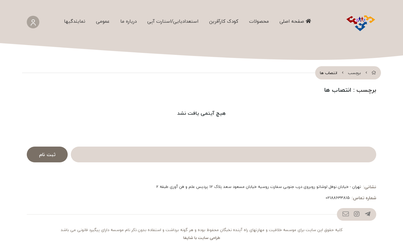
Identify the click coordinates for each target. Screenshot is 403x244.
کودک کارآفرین (223, 21)
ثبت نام (47, 154)
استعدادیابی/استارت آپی (172, 21)
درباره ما (128, 21)
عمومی (103, 21)
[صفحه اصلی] (374, 72)
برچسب (354, 72)
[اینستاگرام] (356, 214)
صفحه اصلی (293, 21)
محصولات (259, 21)
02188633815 (338, 198)
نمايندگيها (74, 21)
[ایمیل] (345, 214)
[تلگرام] (368, 214)
